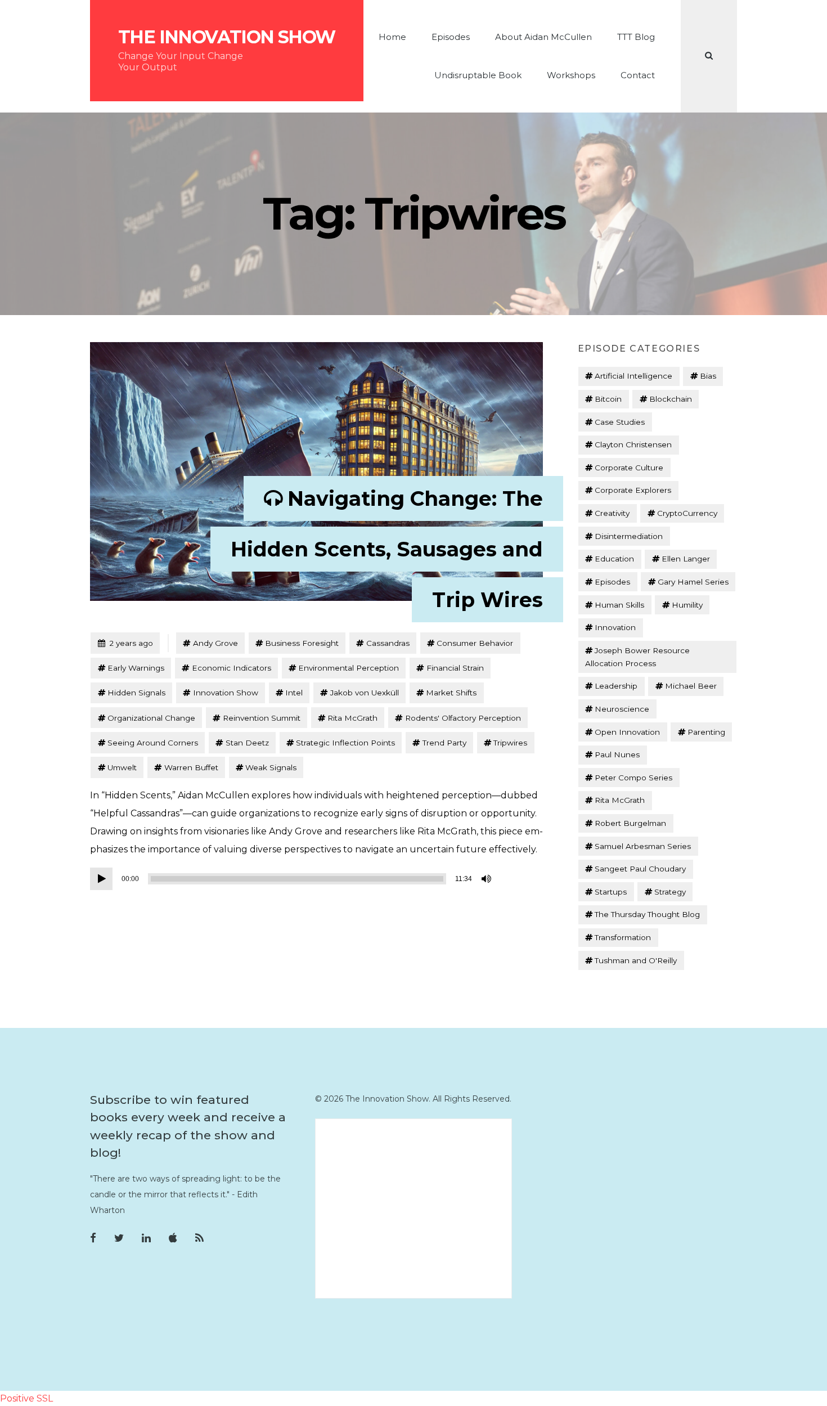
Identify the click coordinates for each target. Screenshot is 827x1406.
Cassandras (388, 643)
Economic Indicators (231, 667)
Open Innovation (627, 731)
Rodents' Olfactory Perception (463, 717)
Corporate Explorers (633, 490)
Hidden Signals (136, 692)
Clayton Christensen (633, 444)
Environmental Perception (348, 667)
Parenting (706, 731)
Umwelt (122, 767)
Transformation (623, 937)
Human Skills (619, 604)
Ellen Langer (686, 558)
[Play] (101, 879)
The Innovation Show (226, 37)
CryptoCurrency (687, 513)
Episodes (451, 37)
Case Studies (620, 421)
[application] (292, 879)
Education (614, 558)
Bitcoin (608, 398)
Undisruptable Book (478, 75)
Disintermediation (629, 536)
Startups (611, 891)
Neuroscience (622, 708)
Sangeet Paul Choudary (640, 868)
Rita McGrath (352, 717)
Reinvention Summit (261, 717)
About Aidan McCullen (543, 37)
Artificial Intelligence (633, 375)
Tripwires (510, 742)
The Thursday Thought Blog (647, 914)
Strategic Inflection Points (345, 742)
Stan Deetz (247, 742)
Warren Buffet (191, 767)
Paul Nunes (617, 754)
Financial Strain (455, 667)
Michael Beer (691, 685)
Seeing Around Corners (152, 742)
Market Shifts (451, 692)
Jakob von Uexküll (364, 692)
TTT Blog (636, 37)
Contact (638, 75)
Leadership (616, 685)
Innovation (615, 627)
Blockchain (670, 398)
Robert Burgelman (630, 823)
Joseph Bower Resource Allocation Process (637, 657)
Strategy (670, 891)
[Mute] (487, 878)
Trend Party (444, 742)
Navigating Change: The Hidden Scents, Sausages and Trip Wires (387, 549)
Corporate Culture (629, 467)
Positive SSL (26, 1398)
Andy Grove (215, 643)
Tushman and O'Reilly (636, 960)
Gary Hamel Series (693, 581)
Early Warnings (135, 667)
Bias (708, 375)
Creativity (612, 513)
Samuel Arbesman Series (643, 846)
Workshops (571, 75)
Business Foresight (302, 643)
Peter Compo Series (633, 777)
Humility (687, 604)
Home (392, 37)
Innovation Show (225, 692)
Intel (294, 692)
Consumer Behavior (475, 643)
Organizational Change (151, 717)
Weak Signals (270, 767)
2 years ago (125, 643)
